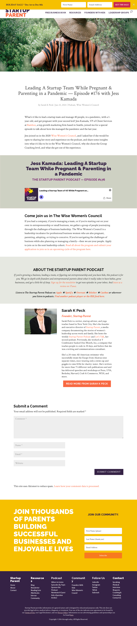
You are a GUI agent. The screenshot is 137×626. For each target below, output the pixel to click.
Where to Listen (57, 582)
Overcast (80, 292)
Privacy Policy (63, 612)
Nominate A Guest (58, 593)
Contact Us (117, 598)
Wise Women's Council (87, 104)
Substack (95, 593)
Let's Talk (99, 336)
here (71, 615)
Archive (54, 598)
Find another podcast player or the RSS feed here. (80, 296)
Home (12, 585)
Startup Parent (93, 327)
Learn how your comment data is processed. (76, 486)
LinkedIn (95, 582)
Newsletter (35, 588)
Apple (59, 292)
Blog (32, 585)
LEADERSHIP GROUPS (119, 13)
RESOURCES (75, 13)
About (12, 588)
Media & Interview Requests (116, 587)
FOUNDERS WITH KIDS (94, 13)
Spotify (69, 292)
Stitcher (93, 292)
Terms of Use (30, 612)
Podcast (71, 104)
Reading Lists (36, 590)
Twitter (95, 587)
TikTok (94, 590)
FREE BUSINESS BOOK (55, 13)
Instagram (96, 585)
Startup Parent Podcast (80, 336)
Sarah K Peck (47, 104)
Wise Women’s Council (63, 135)
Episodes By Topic (58, 585)
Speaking (116, 582)
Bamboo (31, 125)
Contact (13, 590)
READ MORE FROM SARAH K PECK (87, 383)
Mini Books (35, 593)
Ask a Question (57, 595)
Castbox (104, 292)
